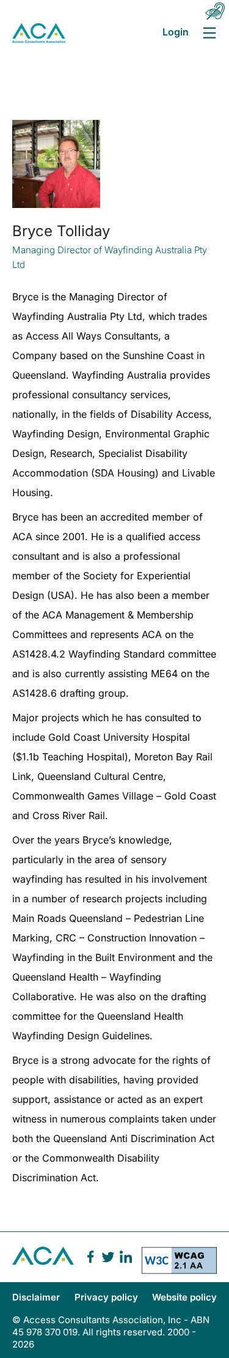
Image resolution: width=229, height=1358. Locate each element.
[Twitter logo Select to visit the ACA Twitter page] (108, 1257)
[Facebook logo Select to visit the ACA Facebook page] (90, 1257)
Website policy (184, 1297)
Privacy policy (106, 1297)
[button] (215, 11)
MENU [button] (209, 33)
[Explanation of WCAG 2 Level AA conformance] (179, 1264)
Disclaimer (36, 1297)
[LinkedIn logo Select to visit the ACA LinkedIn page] (125, 1257)
